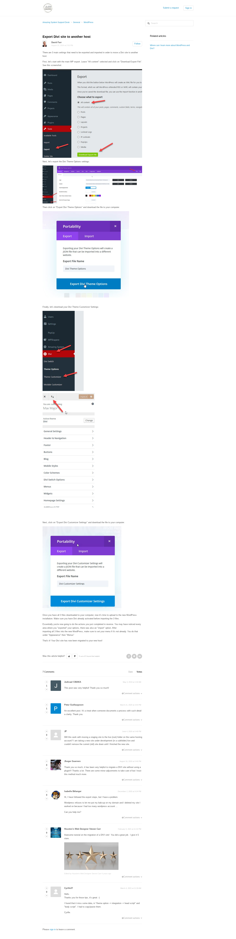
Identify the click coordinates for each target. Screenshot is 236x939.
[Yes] (46, 682)
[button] (69, 656)
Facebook (128, 656)
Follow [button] (137, 43)
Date (130, 672)
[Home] (47, 8)
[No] (46, 689)
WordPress (88, 22)
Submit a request (171, 8)
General (76, 22)
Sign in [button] (188, 8)
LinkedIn (139, 656)
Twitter (134, 656)
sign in (53, 929)
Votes (139, 672)
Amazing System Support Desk (56, 22)
